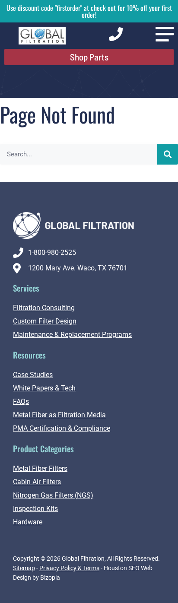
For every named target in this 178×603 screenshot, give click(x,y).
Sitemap (24, 568)
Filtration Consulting (44, 308)
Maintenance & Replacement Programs (72, 334)
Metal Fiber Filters (40, 468)
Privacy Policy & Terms (69, 568)
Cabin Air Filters (37, 482)
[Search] (167, 154)
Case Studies (33, 375)
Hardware (27, 522)
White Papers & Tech (44, 388)
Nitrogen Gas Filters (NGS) (53, 495)
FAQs (21, 401)
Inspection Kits (35, 509)
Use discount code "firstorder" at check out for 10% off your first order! (89, 11)
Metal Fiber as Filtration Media (59, 415)
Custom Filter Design (44, 321)
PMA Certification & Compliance (61, 428)
